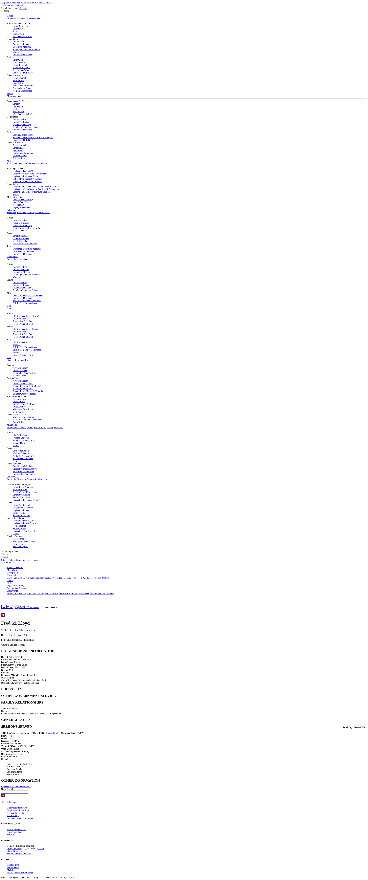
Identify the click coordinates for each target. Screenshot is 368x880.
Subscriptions (19, 158)
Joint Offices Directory (23, 199)
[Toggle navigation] (2, 11)
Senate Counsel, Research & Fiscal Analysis (33, 137)
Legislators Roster (21, 510)
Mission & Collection (16, 593)
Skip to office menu (29, 2)
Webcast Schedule (21, 438)
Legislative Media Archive (25, 469)
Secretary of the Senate (23, 135)
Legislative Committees (17, 259)
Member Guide (19, 513)
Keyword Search (20, 368)
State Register (19, 412)
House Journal (19, 78)
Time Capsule (65, 578)
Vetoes (16, 352)
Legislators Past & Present (24, 523)
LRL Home (6, 607)
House (10, 16)
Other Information (27, 630)
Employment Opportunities (102, 593)
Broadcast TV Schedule (23, 251)
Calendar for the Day (22, 225)
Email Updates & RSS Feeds (20, 872)
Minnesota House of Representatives (23, 18)
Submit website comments (19, 853)
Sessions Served (8, 630)
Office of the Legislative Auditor (27, 179)
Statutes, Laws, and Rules (18, 360)
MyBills (16, 344)
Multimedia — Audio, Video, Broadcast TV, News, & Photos (35, 427)
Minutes (16, 52)
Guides (10, 580)
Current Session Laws (23, 355)
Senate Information (21, 515)
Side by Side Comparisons (25, 303)
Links (9, 583)
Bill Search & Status (22, 342)
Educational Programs (23, 85)
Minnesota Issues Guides (24, 541)
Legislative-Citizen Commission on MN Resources (36, 186)
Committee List (20, 41)
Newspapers (12, 572)
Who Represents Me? (22, 36)
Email (41, 848)
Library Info (12, 591)
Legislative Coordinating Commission (30, 173)
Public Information (21, 67)
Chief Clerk (18, 60)
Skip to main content (10, 2)
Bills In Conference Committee (27, 300)
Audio (26, 435)
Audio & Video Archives (24, 440)
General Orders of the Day (25, 243)
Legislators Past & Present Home (16, 606)
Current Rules (19, 401)
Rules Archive (19, 406)
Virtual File (77, 578)
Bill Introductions (20, 318)
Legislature (12, 578)
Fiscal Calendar (20, 230)
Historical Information (17, 807)
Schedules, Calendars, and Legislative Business (28, 212)
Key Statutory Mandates (78, 593)
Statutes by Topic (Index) (24, 373)
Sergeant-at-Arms (21, 70)
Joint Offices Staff (21, 202)
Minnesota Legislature (14, 5)
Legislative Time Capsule (24, 531)
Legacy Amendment (22, 207)
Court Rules (18, 422)
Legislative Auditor (21, 495)
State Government (26, 578)
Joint (9, 161)
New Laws (18, 544)
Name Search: (7, 789)
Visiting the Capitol (15, 813)
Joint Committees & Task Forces (27, 295)
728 (363, 727)
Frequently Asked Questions (20, 818)
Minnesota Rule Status (23, 409)
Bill (25, 321)
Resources (23, 588)
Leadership (18, 28)
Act (30, 321)
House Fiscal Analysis (23, 487)
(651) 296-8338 (14, 848)
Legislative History (15, 585)
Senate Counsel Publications (25, 492)
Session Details (52, 733)
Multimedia (12, 425)
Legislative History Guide (24, 520)
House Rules (18, 80)
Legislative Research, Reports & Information (27, 479)
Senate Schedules (20, 236)
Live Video (18, 435)
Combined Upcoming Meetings (27, 249)
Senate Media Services (23, 458)
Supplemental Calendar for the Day (29, 228)
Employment (18, 34)
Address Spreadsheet (22, 91)
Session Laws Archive (23, 388)
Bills (9, 306)
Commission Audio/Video (24, 474)
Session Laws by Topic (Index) (27, 386)
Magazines (12, 570)
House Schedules (20, 220)
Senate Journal (19, 145)
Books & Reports (15, 567)
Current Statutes (20, 370)
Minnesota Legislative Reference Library (19, 560)
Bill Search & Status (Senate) (26, 329)
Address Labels (20, 155)
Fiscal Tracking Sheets (23, 324)
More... (16, 194)
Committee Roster (21, 44)
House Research (20, 65)
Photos (16, 445)
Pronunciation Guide (22, 88)
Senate (10, 93)
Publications (12, 476)
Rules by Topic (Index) (23, 404)
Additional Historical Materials (96, 578)
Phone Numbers (14, 851)
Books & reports (20, 546)
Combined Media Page (23, 466)
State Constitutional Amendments (28, 419)
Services (63, 593)
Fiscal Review (19, 539)
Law (9, 357)
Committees (12, 256)
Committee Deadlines (22, 54)
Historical (11, 575)
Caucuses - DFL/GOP (23, 72)
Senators (16, 104)
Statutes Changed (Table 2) (25, 394)
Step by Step (12, 588)
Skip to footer (45, 2)
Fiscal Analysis (19, 62)
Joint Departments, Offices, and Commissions (27, 163)
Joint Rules (18, 83)
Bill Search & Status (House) (26, 316)
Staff (15, 31)
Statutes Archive (20, 375)
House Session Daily (22, 505)
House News (13, 865)
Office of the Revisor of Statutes (27, 181)
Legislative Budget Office (24, 171)
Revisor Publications (22, 497)
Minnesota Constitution (23, 417)
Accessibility (18, 205)
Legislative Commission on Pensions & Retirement (36, 189)
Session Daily (19, 443)
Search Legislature (9, 8)
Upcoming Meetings (22, 47)
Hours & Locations (35, 593)
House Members (20, 26)
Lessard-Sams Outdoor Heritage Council (31, 192)
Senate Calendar (20, 241)
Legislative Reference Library (26, 176)
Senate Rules (18, 148)
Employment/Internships (18, 810)
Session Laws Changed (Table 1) (28, 391)
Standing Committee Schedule (26, 49)
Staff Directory (51, 593)
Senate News (13, 867)
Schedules (11, 210)
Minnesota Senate (15, 96)
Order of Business (21, 223)
